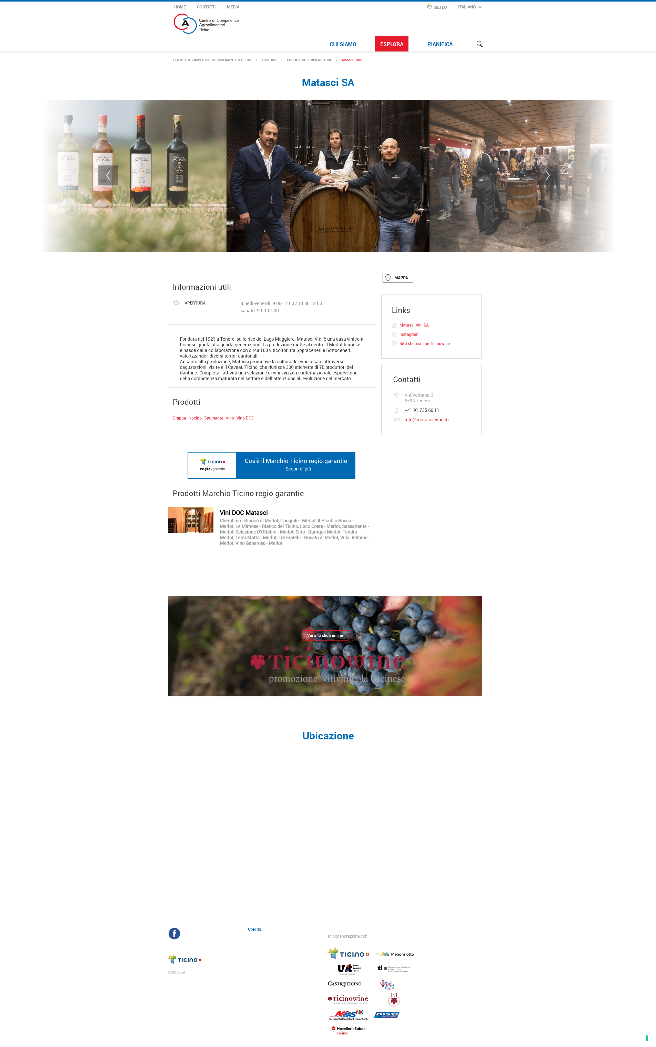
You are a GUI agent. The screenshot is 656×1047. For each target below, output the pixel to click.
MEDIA (233, 7)
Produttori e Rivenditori (309, 60)
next (548, 175)
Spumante (213, 418)
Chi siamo (343, 44)
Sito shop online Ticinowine (424, 343)
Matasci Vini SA (414, 325)
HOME (180, 7)
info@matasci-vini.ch (427, 419)
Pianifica (440, 44)
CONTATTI (206, 7)
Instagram (408, 334)
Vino (230, 418)
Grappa (179, 418)
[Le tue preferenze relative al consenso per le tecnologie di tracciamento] (647, 1038)
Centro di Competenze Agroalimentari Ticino (212, 60)
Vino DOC (245, 418)
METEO (440, 7)
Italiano (467, 7)
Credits (254, 928)
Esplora (391, 44)
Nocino (195, 418)
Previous (108, 175)
